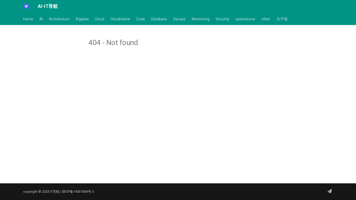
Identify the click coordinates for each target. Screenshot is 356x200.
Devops (179, 19)
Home (28, 19)
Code (140, 19)
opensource (245, 19)
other (265, 19)
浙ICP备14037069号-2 (78, 191)
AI (41, 19)
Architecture (59, 19)
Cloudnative (120, 19)
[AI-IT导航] (26, 6)
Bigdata (82, 19)
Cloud (99, 19)
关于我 (282, 19)
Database (159, 19)
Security (222, 19)
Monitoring (201, 19)
